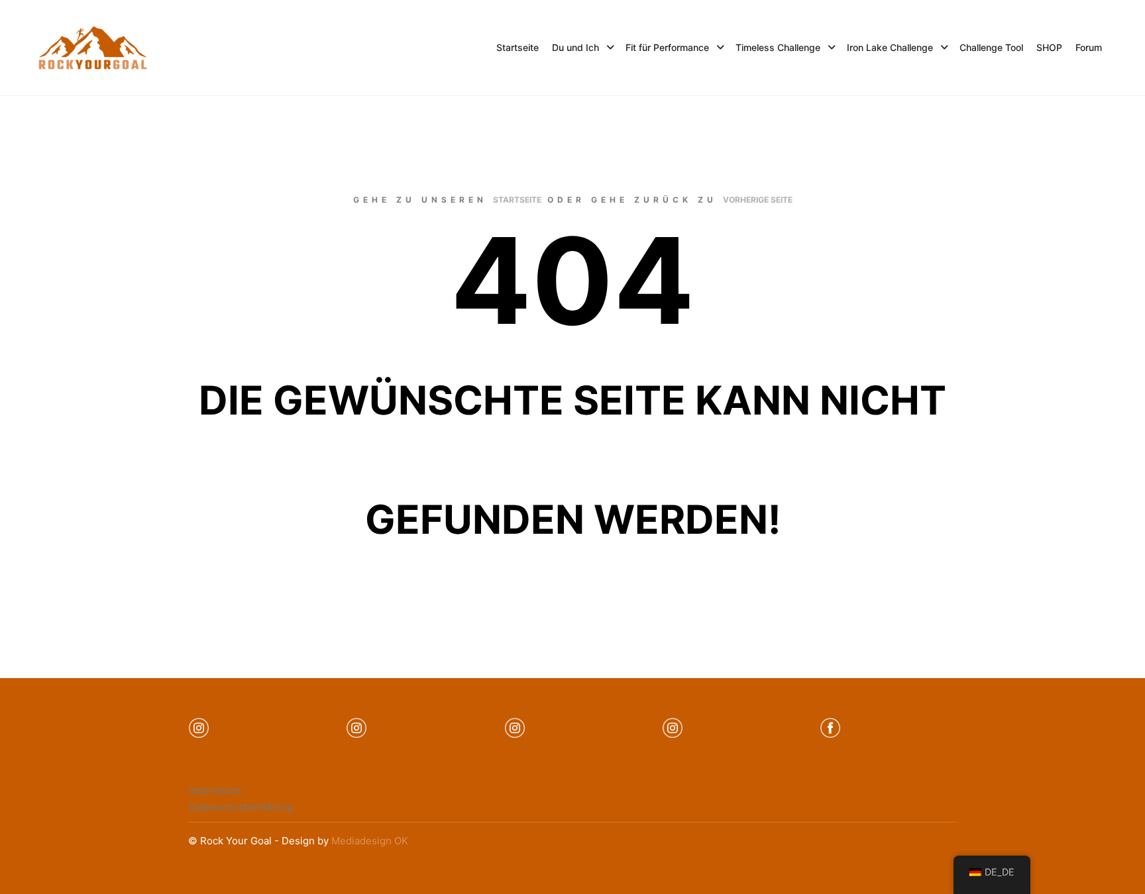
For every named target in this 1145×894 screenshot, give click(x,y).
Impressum (215, 790)
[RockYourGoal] (93, 47)
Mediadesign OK (369, 840)
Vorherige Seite (757, 200)
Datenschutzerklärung (241, 807)
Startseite (517, 200)
